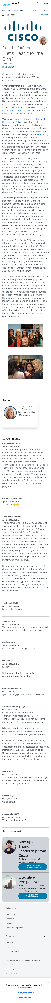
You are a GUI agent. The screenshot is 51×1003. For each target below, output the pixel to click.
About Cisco (10, 914)
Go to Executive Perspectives (32, 896)
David (5, 661)
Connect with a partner (14, 928)
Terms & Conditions (13, 951)
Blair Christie (9, 67)
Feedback (9, 942)
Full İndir (6, 642)
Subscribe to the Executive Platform (33, 867)
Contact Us (10, 919)
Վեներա (28, 676)
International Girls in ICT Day (16, 111)
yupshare (6, 621)
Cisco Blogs (17, 3)
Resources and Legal (15, 936)
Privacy (8, 956)
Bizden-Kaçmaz (9, 499)
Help (7, 947)
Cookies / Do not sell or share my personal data (23, 960)
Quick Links (11, 908)
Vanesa (5, 796)
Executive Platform (20, 10)
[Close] (47, 981)
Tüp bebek (7, 603)
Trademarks (10, 969)
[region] (25, 990)
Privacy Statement (24, 993)
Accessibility (10, 965)
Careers (9, 923)
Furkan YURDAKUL (11, 688)
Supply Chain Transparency (16, 974)
